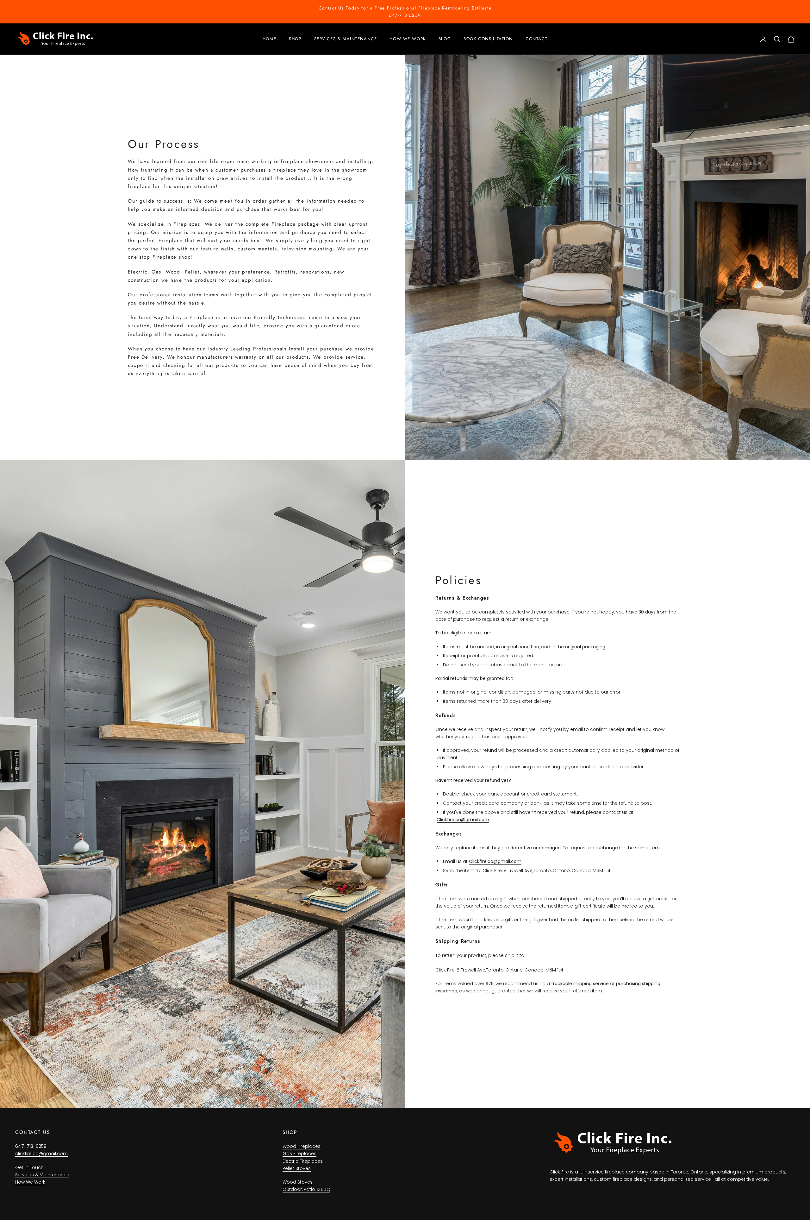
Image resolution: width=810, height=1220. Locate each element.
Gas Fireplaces (299, 1153)
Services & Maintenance (42, 1175)
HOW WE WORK (407, 39)
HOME (269, 39)
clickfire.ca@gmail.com (41, 1153)
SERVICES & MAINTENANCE (345, 39)
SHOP (295, 39)
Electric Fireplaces (303, 1161)
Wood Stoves (298, 1182)
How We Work (30, 1182)
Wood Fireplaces (302, 1146)
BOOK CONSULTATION (488, 39)
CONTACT (536, 39)
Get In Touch (29, 1167)
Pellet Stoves (297, 1168)
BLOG (445, 39)
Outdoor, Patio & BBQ (306, 1189)
